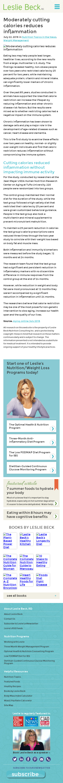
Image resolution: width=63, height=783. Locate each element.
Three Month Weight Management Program (26, 646)
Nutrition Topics (12, 677)
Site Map (8, 705)
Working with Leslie (14, 642)
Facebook (28, 759)
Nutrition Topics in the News (39, 37)
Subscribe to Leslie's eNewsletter (21, 623)
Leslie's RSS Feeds (13, 628)
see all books (31, 596)
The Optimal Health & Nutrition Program (29, 426)
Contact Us (9, 619)
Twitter (14, 759)
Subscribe (31, 774)
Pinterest (34, 759)
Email (41, 759)
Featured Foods (12, 681)
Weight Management (16, 40)
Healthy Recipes (12, 686)
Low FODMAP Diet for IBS (17, 656)
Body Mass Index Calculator (18, 696)
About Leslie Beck (13, 614)
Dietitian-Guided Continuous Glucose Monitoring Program (28, 468)
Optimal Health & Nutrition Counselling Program (29, 651)
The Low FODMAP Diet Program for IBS (29, 454)
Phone (48, 759)
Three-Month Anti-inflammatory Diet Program (27, 440)
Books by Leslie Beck (14, 691)
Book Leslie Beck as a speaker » (31, 752)
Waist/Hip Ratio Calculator (18, 700)
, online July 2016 (26, 321)
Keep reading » (31, 493)
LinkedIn (21, 759)
